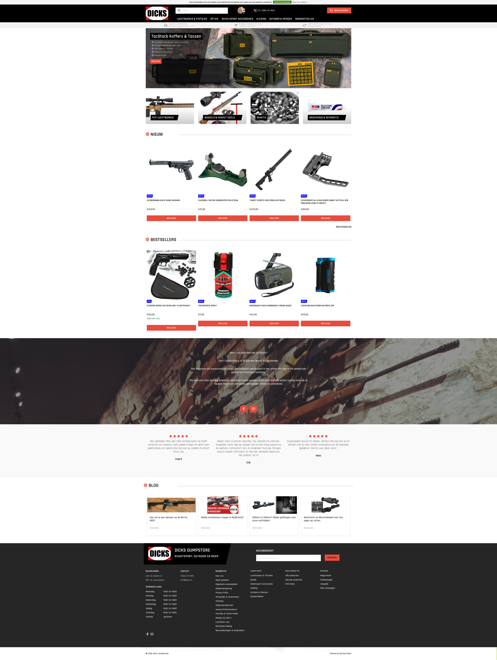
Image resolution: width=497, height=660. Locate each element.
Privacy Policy (221, 592)
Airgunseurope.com (224, 605)
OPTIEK (214, 19)
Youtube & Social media (226, 613)
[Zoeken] (179, 10)
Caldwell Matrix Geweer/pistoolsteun (218, 200)
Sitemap (219, 601)
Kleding (253, 588)
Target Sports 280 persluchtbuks (267, 200)
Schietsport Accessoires (261, 583)
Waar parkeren (222, 580)
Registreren (325, 575)
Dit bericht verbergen (282, 2)
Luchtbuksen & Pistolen (261, 575)
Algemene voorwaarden (226, 584)
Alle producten (292, 575)
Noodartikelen (256, 596)
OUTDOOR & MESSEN (280, 19)
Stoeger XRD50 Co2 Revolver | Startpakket (168, 305)
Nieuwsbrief (265, 550)
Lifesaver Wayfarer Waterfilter (317, 305)
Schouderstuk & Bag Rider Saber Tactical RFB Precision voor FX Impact (324, 202)
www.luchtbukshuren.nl (226, 609)
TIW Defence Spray (207, 305)
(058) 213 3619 (187, 575)
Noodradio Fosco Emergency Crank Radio (270, 305)
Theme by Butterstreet (340, 653)
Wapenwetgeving (223, 588)
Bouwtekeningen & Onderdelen (229, 630)
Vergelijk (324, 583)
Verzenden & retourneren (227, 596)
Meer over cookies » (300, 2)
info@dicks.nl (186, 580)
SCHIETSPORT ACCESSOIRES (237, 19)
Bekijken (156, 54)
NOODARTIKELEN (304, 19)
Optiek (253, 579)
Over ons (219, 575)
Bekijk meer (154, 531)
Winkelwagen (326, 579)
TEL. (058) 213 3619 (266, 10)
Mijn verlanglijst (327, 588)
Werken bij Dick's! (223, 617)
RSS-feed (289, 583)
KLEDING (261, 19)
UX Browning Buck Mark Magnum (163, 200)
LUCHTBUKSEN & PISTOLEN (192, 19)
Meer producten (343, 226)
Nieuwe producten (293, 579)
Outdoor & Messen (259, 592)
